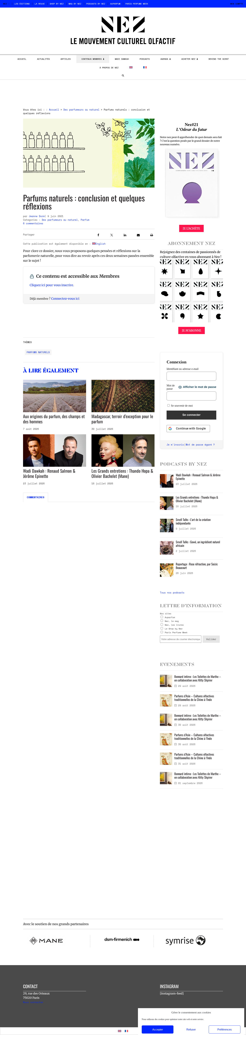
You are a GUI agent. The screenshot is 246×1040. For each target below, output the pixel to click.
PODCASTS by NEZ (95, 3)
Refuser (191, 1029)
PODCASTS (145, 58)
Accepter (157, 1029)
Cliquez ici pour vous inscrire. (52, 285)
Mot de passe (171, 387)
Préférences (224, 1029)
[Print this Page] (152, 235)
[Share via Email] (138, 235)
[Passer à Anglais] (131, 67)
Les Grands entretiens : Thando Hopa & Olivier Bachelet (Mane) (122, 473)
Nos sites (165, 613)
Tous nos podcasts (172, 592)
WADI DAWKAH (122, 58)
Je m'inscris (175, 444)
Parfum (85, 220)
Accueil (54, 109)
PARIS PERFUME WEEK (136, 3)
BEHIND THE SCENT (219, 58)
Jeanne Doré (37, 216)
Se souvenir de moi (181, 405)
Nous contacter (33, 1002)
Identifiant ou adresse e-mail (182, 368)
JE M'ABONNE (191, 330)
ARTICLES (66, 58)
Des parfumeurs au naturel (81, 109)
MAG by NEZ (75, 3)
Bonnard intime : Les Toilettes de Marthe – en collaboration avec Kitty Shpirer (197, 678)
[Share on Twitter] (112, 235)
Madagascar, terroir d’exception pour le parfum (122, 419)
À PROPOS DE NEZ (109, 67)
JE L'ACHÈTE (191, 228)
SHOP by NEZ (57, 3)
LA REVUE (40, 3)
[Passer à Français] (126, 1031)
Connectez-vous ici (65, 299)
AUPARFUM (115, 3)
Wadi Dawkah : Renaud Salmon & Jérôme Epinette (49, 473)
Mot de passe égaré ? (200, 444)
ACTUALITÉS (43, 58)
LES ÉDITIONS (22, 3)
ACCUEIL (21, 58)
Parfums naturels (38, 352)
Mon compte (236, 3)
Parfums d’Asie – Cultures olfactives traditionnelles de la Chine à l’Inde (194, 698)
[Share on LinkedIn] (125, 235)
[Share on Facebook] (98, 235)
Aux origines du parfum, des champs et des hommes (54, 419)
